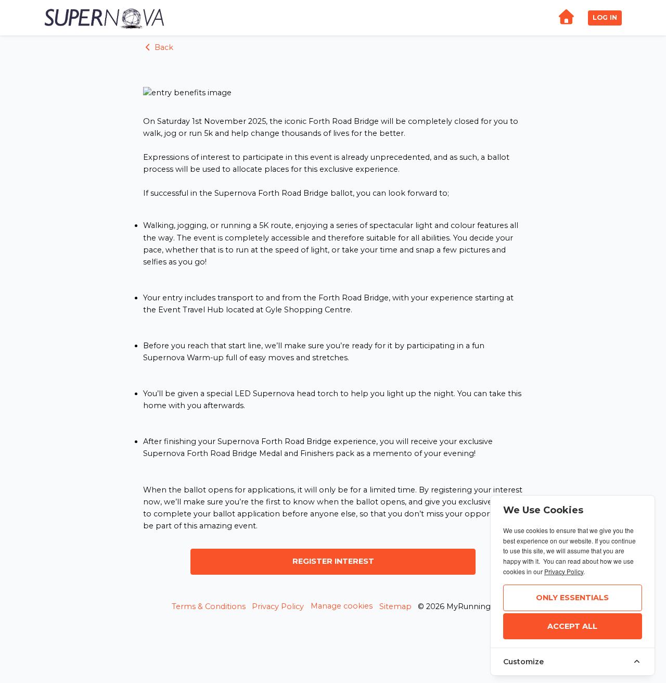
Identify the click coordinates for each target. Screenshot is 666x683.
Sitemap (395, 606)
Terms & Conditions (209, 606)
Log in (605, 17)
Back (162, 47)
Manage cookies (342, 606)
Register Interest (333, 561)
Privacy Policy (278, 606)
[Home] (566, 18)
